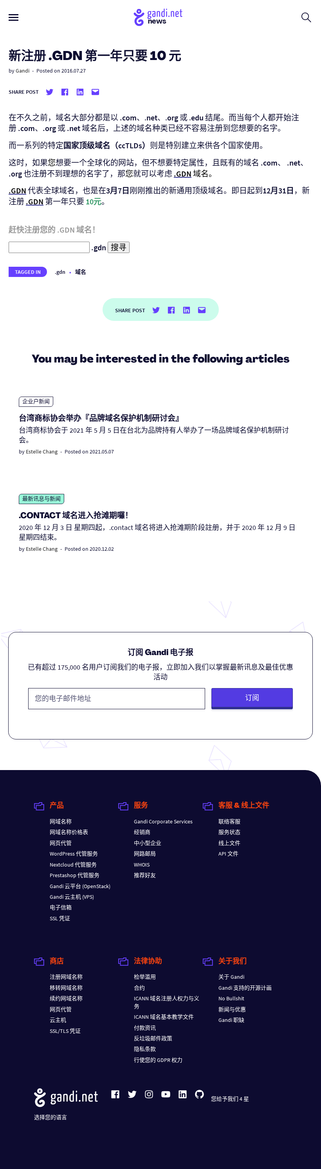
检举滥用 (145, 976)
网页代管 (61, 843)
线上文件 (229, 843)
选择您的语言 (50, 1117)
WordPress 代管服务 (74, 853)
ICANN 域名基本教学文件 (164, 1016)
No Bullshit (231, 998)
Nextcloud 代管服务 (73, 864)
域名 (80, 271)
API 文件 (228, 853)
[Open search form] (306, 17)
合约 (139, 987)
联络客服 (229, 821)
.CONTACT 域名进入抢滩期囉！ (76, 516)
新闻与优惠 (232, 1009)
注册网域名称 (66, 976)
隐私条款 (145, 1048)
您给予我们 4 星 (230, 1098)
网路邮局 (145, 853)
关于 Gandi (231, 976)
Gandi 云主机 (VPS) (72, 896)
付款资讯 (145, 1027)
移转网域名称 (66, 987)
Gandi (22, 70)
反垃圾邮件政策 (153, 1038)
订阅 (252, 697)
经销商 (142, 832)
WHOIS (142, 864)
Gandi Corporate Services (163, 821)
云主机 (58, 1019)
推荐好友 (145, 875)
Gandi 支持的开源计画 (245, 987)
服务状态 (229, 832)
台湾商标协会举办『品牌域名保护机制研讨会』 (101, 419)
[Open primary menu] (13, 17)
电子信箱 (61, 907)
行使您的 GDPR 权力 (158, 1059)
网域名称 (61, 821)
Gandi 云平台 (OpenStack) (80, 886)
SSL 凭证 (60, 918)
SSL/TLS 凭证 (65, 1030)
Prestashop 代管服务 (74, 875)
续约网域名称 (66, 998)
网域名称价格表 (69, 832)
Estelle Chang (42, 451)
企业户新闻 (36, 401)
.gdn (60, 271)
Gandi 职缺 (231, 1019)
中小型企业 (147, 843)
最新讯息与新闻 (41, 498)
